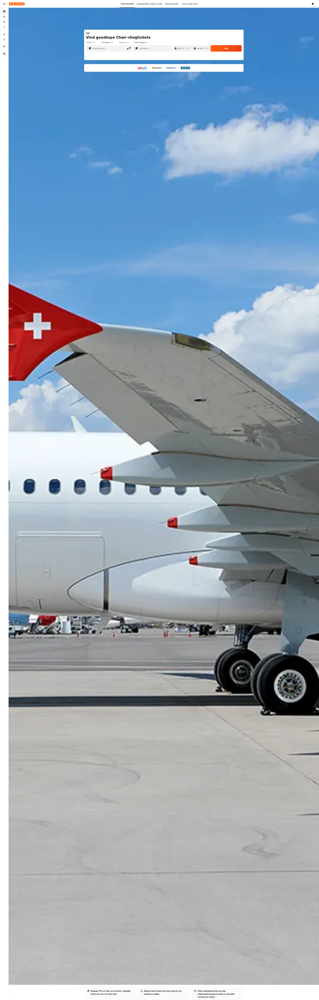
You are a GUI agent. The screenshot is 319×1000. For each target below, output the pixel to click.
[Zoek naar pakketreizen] (4, 27)
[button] (4, 4)
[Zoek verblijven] (4, 16)
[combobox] (91, 42)
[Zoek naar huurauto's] (4, 21)
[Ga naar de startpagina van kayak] (17, 3)
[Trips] (4, 46)
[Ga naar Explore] (4, 34)
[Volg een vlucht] (4, 39)
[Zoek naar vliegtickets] (4, 11)
